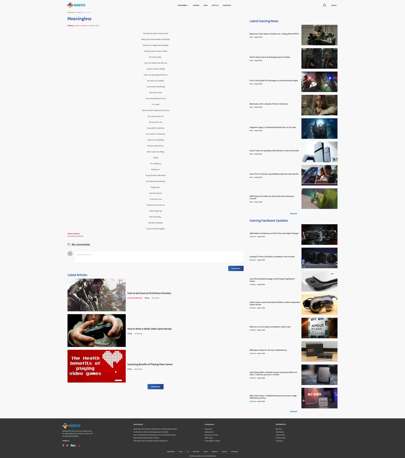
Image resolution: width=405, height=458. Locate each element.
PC (188, 451)
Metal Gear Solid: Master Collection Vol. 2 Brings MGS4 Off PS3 (155, 429)
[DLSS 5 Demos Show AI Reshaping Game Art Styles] (319, 68)
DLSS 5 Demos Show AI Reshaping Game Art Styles (151, 432)
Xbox (181, 451)
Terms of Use (280, 435)
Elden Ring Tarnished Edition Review (146, 438)
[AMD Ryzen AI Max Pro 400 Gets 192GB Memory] (319, 361)
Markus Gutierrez (81, 25)
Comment (236, 268)
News (205, 5)
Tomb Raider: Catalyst (212, 441)
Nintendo (196, 451)
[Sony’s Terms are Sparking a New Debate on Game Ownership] (319, 162)
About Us (279, 429)
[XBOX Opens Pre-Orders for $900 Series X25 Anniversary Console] (319, 208)
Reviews (196, 5)
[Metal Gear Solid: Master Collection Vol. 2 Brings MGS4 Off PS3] (319, 45)
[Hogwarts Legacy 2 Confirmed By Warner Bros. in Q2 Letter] (319, 138)
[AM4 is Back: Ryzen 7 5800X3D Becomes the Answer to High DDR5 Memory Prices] (319, 408)
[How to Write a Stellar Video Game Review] (97, 346)
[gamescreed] (73, 445)
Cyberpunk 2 (209, 432)
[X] (63, 445)
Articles (215, 5)
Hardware (227, 5)
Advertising (280, 432)
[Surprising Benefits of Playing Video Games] (97, 382)
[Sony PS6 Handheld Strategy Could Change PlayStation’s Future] (319, 291)
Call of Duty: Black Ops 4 (135, 298)
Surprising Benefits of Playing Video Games (150, 364)
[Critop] (79, 445)
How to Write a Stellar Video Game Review (149, 328)
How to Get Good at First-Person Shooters (149, 293)
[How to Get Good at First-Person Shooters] (97, 311)
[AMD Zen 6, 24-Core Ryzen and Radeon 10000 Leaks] (319, 338)
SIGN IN (333, 5)
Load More (155, 386)
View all (293, 411)
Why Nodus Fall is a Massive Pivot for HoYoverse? (151, 441)
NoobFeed (71, 12)
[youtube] (67, 445)
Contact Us (279, 441)
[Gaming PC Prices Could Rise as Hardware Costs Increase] (319, 268)
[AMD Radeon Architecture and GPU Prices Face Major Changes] (319, 244)
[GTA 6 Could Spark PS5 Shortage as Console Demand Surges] (319, 91)
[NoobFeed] (76, 5)
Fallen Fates (209, 438)
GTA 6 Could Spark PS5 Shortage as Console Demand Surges (155, 435)
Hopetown (208, 429)
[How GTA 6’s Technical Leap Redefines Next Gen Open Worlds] (319, 185)
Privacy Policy (280, 438)
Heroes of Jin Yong (211, 435)
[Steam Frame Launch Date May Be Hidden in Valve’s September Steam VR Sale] (319, 314)
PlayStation (171, 451)
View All (293, 213)
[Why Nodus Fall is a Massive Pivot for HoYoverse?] (319, 115)
